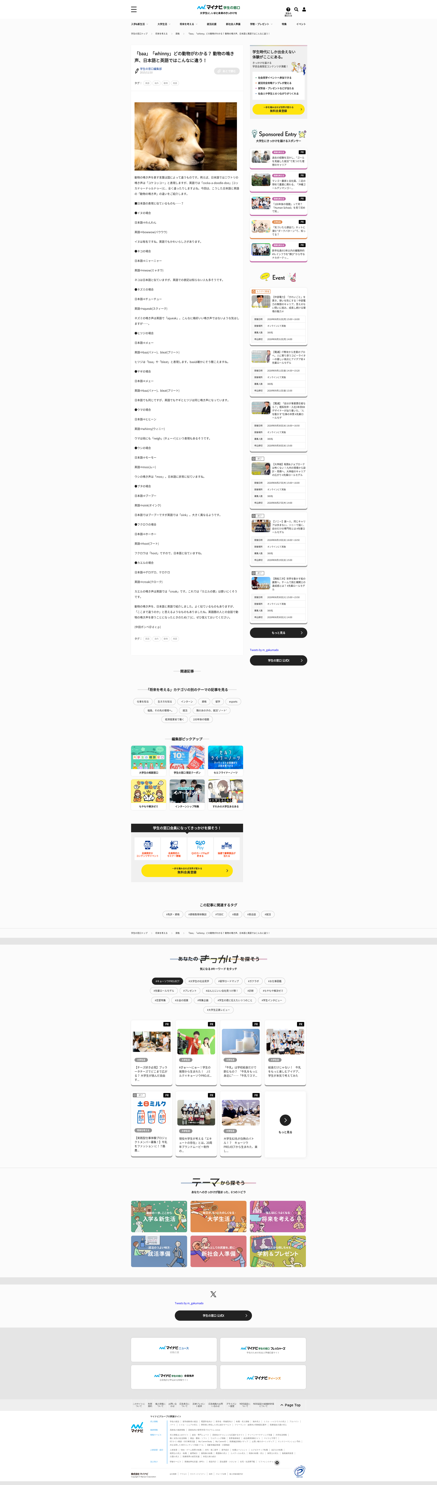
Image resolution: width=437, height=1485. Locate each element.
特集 (284, 24)
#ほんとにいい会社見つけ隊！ (222, 991)
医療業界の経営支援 (191, 1456)
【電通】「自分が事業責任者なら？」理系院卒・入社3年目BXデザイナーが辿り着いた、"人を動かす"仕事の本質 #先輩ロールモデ (289, 410)
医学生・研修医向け (224, 1421)
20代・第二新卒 (211, 1450)
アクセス (183, 1474)
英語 (147, 83)
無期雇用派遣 (287, 1453)
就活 (185, 710)
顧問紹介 (194, 1453)
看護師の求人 (221, 1453)
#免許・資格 (173, 914)
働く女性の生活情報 (178, 1438)
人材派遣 (173, 1450)
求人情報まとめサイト (179, 1435)
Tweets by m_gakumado (264, 650)
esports (233, 701)
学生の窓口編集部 (151, 68)
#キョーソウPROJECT (167, 981)
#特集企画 (203, 1000)
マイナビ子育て (270, 1438)
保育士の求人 (273, 1453)
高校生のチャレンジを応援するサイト (228, 1435)
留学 (217, 701)
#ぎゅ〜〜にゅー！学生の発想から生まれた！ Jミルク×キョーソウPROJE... (195, 1071)
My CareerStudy (205, 1441)
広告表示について (184, 1405)
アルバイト (294, 1421)
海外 (156, 83)
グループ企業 (221, 1474)
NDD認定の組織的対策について (263, 1405)
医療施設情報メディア (239, 1441)
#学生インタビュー (272, 1000)
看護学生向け (206, 1421)
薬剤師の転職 (206, 1453)
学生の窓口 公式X (278, 660)
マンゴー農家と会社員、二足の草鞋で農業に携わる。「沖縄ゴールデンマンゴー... (289, 184)
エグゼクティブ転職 (259, 1450)
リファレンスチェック (267, 1462)
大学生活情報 (281, 1435)
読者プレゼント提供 (199, 1405)
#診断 (251, 991)
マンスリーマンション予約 (289, 1441)
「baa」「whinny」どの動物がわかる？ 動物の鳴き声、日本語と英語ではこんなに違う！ (228, 34)
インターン (187, 701)
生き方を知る (165, 701)
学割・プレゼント (259, 24)
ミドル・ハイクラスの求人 (275, 1421)
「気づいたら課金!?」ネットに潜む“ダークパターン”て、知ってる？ (289, 231)
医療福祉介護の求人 (278, 1425)
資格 (177, 34)
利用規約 (150, 1405)
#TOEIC (219, 914)
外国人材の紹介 (209, 1456)
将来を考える (187, 24)
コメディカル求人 (237, 1453)
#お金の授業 (181, 1000)
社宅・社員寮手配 (247, 1462)
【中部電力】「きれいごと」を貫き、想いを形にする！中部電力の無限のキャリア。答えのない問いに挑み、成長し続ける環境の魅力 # (289, 304)
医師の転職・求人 (256, 1453)
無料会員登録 (187, 870)
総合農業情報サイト (252, 1438)
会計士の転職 (277, 1450)
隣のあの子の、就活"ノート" (211, 710)
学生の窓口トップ (139, 34)
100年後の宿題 (201, 719)
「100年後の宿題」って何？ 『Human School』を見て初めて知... (288, 207)
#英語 (235, 914)
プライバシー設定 (231, 1405)
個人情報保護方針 (236, 1474)
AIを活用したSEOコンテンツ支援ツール (187, 1445)
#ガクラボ (253, 981)
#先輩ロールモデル (164, 991)
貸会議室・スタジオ (228, 1462)
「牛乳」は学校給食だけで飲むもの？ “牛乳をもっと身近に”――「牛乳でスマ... (241, 1071)
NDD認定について (245, 1405)
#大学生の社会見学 (199, 981)
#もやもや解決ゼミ (273, 991)
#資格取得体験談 (197, 914)
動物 (166, 83)
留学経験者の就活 (190, 1421)
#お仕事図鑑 (274, 981)
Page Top (293, 1405)
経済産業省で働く (174, 719)
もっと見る (278, 632)
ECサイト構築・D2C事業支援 (182, 1441)
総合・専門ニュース (200, 1435)
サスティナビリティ (198, 1474)
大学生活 (162, 24)
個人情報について (160, 1405)
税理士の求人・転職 (178, 1453)
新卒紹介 (225, 1450)
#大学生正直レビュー (218, 1010)
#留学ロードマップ (228, 981)
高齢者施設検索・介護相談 (218, 1445)
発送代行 (212, 1462)
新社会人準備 (233, 24)
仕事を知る (143, 701)
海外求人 (256, 1421)
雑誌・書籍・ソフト (198, 1438)
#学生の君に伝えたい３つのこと (235, 1000)
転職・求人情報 (242, 1421)
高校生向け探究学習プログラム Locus (204, 1430)
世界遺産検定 (234, 1438)
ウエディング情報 (217, 1438)
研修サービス (175, 1462)
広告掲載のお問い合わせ (215, 1405)
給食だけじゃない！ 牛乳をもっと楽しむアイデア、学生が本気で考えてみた (284, 1071)
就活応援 (211, 24)
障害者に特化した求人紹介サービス (216, 1425)
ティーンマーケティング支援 (260, 1435)
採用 (210, 1474)
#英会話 (251, 914)
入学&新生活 (138, 24)
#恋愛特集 (160, 1000)
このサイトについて (139, 1405)
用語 (175, 83)
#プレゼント (190, 991)
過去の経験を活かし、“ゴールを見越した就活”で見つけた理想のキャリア (288, 161)
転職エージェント (240, 1450)
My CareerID (220, 1441)
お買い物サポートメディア (263, 1441)
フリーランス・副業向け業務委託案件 (250, 1425)
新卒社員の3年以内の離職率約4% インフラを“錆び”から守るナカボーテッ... (288, 254)
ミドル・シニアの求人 (188, 1425)
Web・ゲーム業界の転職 (191, 1450)
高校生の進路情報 (177, 1430)
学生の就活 (174, 1421)
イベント (301, 24)
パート (172, 1425)
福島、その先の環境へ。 (160, 710)
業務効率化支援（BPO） (195, 1462)
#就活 (268, 914)
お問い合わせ (172, 1405)
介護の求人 (174, 1456)
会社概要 (173, 1474)
